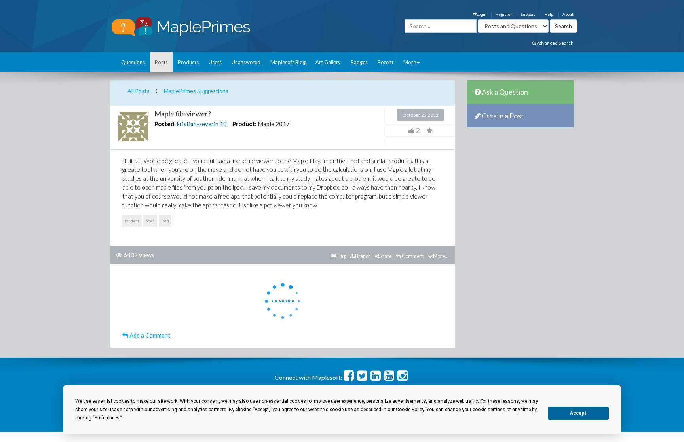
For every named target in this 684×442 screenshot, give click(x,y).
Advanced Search (555, 43)
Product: (244, 123)
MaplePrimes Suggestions (196, 90)
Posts (161, 62)
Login (481, 14)
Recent (385, 62)
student (132, 220)
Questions (133, 62)
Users (215, 62)
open (150, 220)
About (568, 14)
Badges (359, 62)
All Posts (138, 90)
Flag (341, 256)
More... (440, 256)
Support (528, 14)
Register (504, 14)
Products (188, 62)
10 (223, 123)
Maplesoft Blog (288, 62)
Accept (578, 413)
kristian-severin (197, 123)
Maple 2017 (274, 123)
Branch (363, 256)
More (409, 62)
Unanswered (246, 62)
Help (548, 14)
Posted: (165, 123)
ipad (165, 220)
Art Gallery (328, 62)
